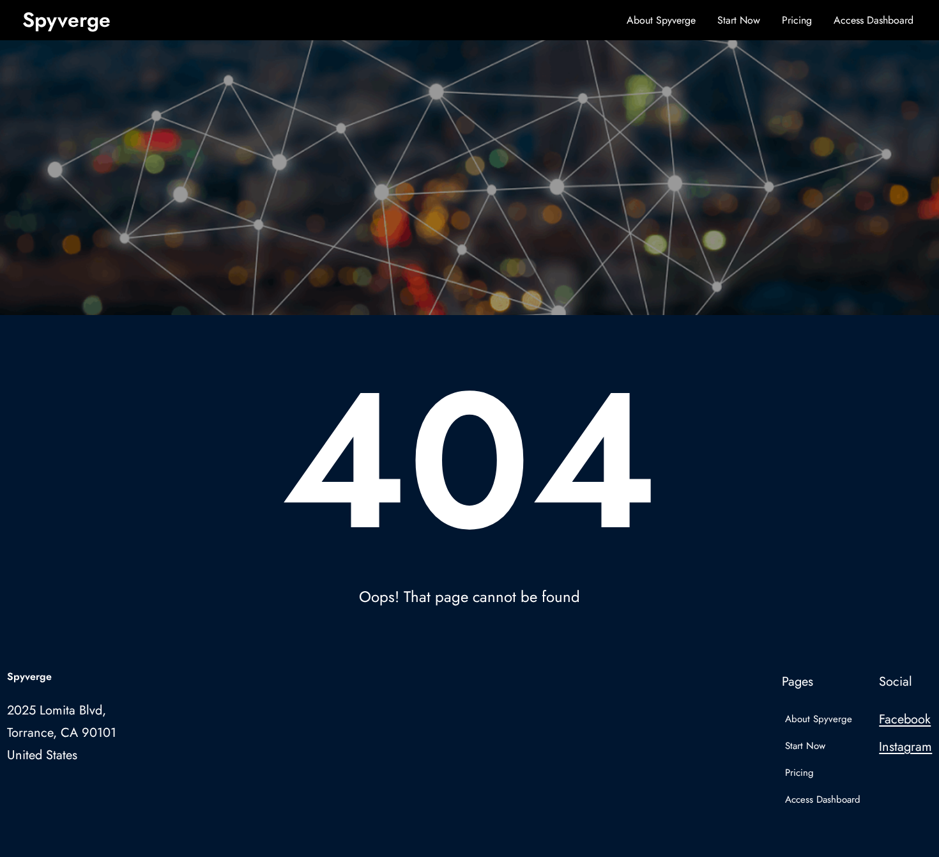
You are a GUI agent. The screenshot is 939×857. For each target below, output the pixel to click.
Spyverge (66, 20)
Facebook (905, 719)
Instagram (905, 746)
